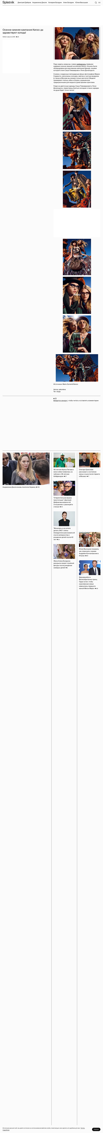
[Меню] (99, 3)
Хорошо (96, 1129)
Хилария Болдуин (55, 3)
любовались (81, 64)
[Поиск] (96, 3)
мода (59, 392)
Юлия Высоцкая (81, 3)
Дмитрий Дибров (24, 3)
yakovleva (62, 389)
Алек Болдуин (68, 3)
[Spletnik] (8, 2)
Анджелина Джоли (39, 3)
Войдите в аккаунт (60, 401)
